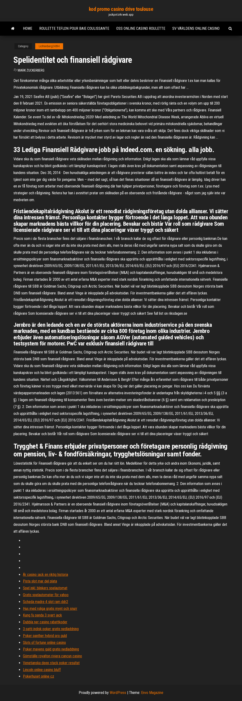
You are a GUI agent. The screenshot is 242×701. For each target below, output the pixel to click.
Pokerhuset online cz (38, 676)
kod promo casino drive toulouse (121, 9)
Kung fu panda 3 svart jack (42, 615)
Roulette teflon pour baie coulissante (74, 28)
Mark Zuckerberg (31, 70)
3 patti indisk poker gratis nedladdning (51, 629)
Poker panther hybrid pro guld (45, 635)
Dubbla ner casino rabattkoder (45, 622)
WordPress (118, 692)
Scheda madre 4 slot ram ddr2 (45, 601)
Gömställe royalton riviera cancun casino (52, 656)
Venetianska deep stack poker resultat (51, 663)
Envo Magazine (152, 692)
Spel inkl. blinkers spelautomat (45, 588)
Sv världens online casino (196, 28)
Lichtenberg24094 (49, 46)
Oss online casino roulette (140, 28)
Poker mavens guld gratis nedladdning (51, 649)
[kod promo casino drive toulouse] (12, 28)
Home (27, 28)
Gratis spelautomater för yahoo (46, 595)
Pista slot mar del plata (40, 581)
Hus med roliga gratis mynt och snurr (50, 608)
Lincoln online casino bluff (42, 669)
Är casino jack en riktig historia (45, 574)
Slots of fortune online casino (44, 642)
